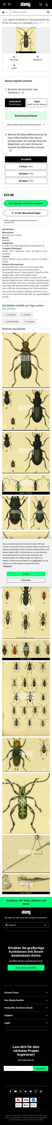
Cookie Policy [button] (36, 561)
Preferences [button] (7, 566)
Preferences (26, 580)
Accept (26, 574)
